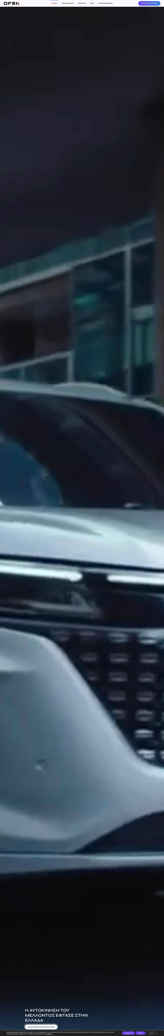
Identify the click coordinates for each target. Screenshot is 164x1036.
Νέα (92, 3)
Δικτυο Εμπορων (106, 3)
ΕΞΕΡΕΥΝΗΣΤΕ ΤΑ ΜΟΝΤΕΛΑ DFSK (41, 1027)
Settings (151, 1033)
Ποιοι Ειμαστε (68, 3)
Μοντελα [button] (82, 3)
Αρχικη (54, 3)
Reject (141, 1033)
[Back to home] (11, 3)
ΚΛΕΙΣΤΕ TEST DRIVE (149, 3)
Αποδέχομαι (128, 1033)
